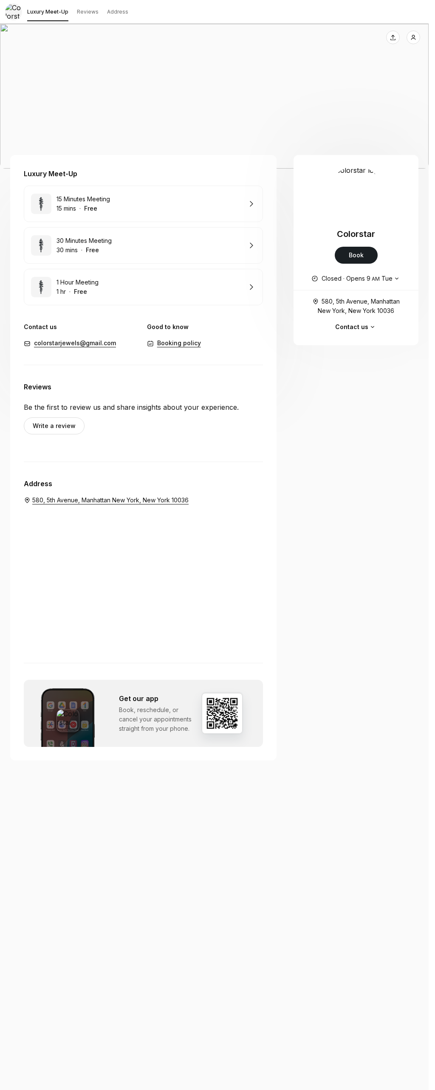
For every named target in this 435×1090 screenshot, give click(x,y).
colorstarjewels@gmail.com (75, 342)
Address (117, 11)
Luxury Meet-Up (47, 11)
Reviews (88, 11)
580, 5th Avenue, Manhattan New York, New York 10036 (359, 306)
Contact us (351, 326)
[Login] (413, 37)
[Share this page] (393, 37)
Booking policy (179, 342)
